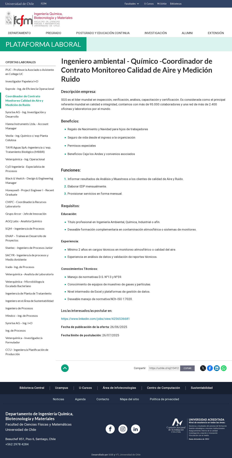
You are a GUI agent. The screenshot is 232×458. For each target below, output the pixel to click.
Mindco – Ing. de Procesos (21, 315)
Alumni (187, 33)
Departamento (19, 33)
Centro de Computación (163, 388)
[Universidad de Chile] (19, 4)
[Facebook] (110, 429)
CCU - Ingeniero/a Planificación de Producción (26, 352)
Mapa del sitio (129, 399)
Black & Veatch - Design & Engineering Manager (29, 180)
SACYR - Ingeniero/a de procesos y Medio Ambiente (26, 257)
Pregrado (53, 33)
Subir (65, 368)
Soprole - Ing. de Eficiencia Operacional (29, 88)
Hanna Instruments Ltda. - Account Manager (26, 126)
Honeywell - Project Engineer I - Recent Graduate (29, 192)
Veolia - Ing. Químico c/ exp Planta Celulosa (26, 138)
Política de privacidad (164, 399)
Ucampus (61, 388)
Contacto (102, 399)
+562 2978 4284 (17, 444)
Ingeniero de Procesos (19, 308)
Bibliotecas (176, 3)
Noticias (58, 399)
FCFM (43, 3)
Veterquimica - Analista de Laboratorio (29, 274)
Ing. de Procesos (15, 330)
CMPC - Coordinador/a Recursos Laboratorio (25, 204)
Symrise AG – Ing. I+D (18, 323)
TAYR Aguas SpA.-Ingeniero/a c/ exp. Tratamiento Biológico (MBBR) (28, 149)
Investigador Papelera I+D (21, 81)
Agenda (80, 399)
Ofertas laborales (20, 62)
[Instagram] (122, 429)
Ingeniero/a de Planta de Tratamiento (28, 293)
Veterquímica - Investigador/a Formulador (23, 340)
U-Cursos (149, 3)
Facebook (210, 368)
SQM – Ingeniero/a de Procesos (24, 228)
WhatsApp (224, 368)
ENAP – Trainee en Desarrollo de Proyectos (25, 238)
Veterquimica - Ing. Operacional (25, 159)
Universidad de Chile (130, 454)
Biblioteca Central (32, 388)
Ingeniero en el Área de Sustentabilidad (29, 300)
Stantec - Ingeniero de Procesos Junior (29, 247)
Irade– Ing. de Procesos (19, 267)
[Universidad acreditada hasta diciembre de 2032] (197, 429)
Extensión (216, 33)
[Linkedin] (135, 429)
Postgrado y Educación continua (103, 33)
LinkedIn (217, 368)
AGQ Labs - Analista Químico (23, 221)
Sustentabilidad (202, 388)
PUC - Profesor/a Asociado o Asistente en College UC (29, 72)
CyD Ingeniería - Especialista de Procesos (25, 169)
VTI (117, 454)
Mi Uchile (162, 3)
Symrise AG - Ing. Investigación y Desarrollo (25, 114)
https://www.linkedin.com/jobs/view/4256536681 (95, 319)
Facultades (130, 3)
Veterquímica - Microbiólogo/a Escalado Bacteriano (24, 284)
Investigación (155, 33)
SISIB (110, 454)
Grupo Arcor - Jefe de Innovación (25, 213)
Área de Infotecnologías (119, 388)
